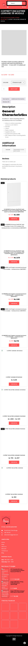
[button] (7, 7)
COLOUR (5, 82)
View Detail (14, 218)
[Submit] (9, 3)
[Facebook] (25, 643)
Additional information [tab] (17, 99)
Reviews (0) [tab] (6, 102)
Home (2, 17)
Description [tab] (6, 99)
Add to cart (14, 89)
